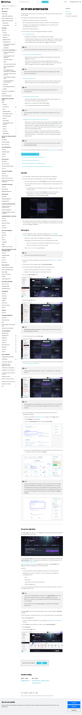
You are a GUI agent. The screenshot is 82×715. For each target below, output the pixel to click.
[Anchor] (49, 9)
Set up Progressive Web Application (9, 57)
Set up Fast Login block (71, 16)
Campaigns (4, 298)
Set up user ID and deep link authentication (33, 157)
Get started (4, 139)
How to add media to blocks (10, 64)
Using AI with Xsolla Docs (7, 16)
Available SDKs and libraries (8, 356)
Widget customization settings (32, 329)
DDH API (3, 351)
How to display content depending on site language (10, 71)
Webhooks (4, 347)
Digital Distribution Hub (6, 191)
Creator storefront (6, 305)
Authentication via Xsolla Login (31, 96)
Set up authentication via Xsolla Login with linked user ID (36, 166)
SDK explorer (5, 23)
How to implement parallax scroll (9, 78)
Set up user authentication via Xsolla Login (33, 163)
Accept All (74, 702)
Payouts (3, 307)
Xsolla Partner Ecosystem (7, 328)
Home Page (6, 8)
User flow (68, 11)
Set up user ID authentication (29, 154)
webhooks (57, 125)
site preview (41, 603)
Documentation (6, 25)
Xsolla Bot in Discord (8, 59)
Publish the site (36, 683)
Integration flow (6, 35)
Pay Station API (5, 335)
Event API (4, 349)
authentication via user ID (28, 564)
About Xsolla (4, 13)
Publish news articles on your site (9, 53)
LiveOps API (4, 340)
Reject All (74, 706)
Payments (4, 93)
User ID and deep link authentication (32, 54)
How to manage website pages (9, 67)
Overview (5, 32)
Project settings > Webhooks (31, 363)
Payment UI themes (6, 274)
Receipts (4, 276)
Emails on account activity (7, 267)
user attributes (31, 248)
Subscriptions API (6, 344)
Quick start (5, 37)
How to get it (69, 13)
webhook (49, 597)
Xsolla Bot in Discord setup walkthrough (7, 181)
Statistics (4, 300)
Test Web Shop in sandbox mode (40, 680)
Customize (73, 710)
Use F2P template (5, 142)
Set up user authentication (9, 50)
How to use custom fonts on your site (10, 74)
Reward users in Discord (7, 178)
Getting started (5, 333)
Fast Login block (52, 149)
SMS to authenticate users (7, 269)
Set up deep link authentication (30, 160)
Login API (4, 342)
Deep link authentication (29, 78)
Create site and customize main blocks (9, 45)
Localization (6, 47)
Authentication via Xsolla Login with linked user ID (35, 119)
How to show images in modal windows (9, 81)
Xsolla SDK (5, 359)
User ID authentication (28, 34)
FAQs (4, 109)
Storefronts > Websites (56, 260)
